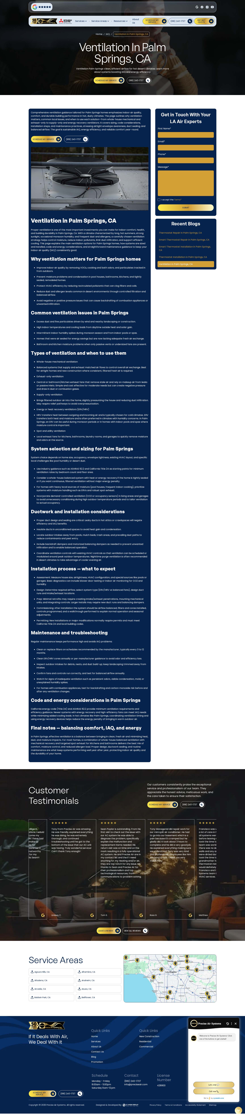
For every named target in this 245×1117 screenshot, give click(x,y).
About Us (135, 21)
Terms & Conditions (173, 1105)
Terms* (177, 199)
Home (99, 34)
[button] (81, 21)
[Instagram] (202, 7)
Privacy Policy (155, 1105)
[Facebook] (197, 7)
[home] (44, 21)
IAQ (108, 34)
